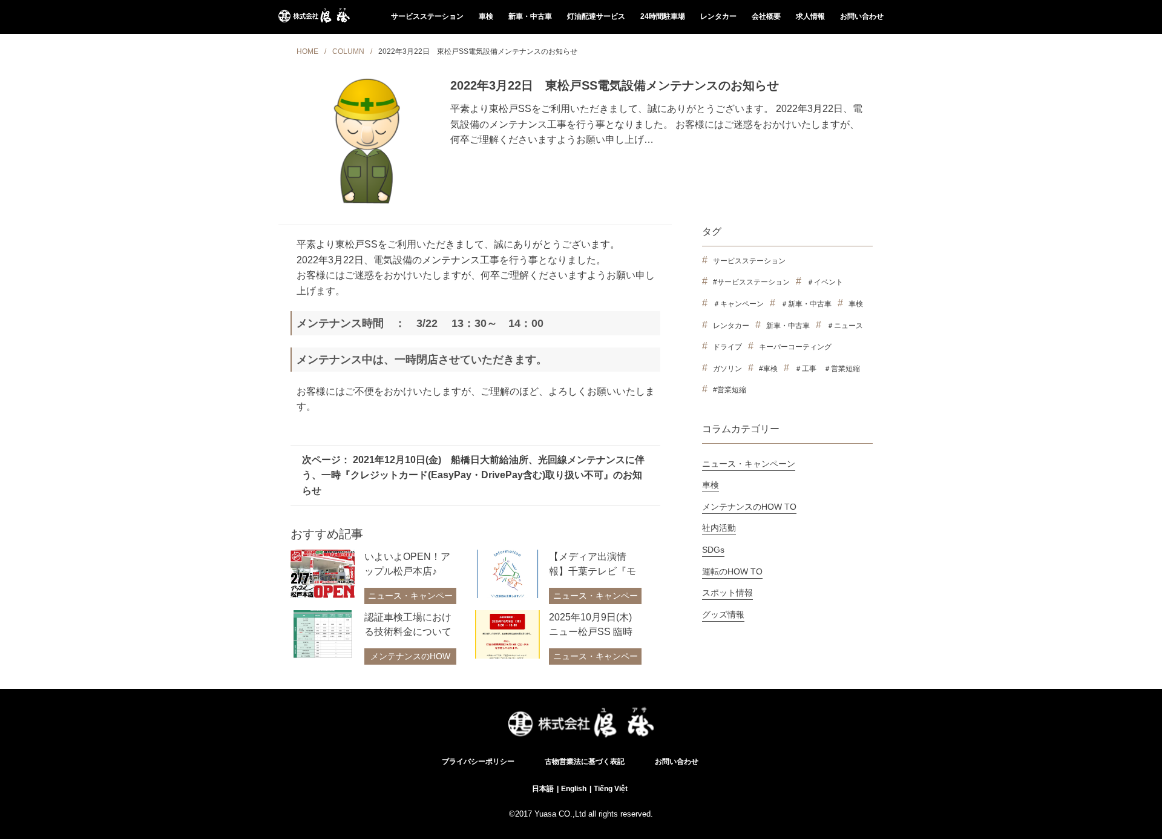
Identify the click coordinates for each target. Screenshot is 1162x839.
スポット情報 (727, 592)
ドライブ (727, 347)
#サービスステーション (751, 282)
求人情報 (810, 16)
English (573, 789)
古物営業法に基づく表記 (585, 761)
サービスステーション (427, 16)
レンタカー (718, 16)
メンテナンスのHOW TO (410, 662)
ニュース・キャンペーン (410, 602)
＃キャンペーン (738, 304)
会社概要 (766, 16)
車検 (486, 16)
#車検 (768, 368)
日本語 (543, 789)
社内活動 (719, 528)
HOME (307, 51)
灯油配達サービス (596, 16)
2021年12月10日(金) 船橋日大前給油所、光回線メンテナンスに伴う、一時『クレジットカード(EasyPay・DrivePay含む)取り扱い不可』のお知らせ (473, 475)
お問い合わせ (862, 16)
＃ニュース (845, 325)
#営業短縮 (729, 390)
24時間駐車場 (662, 16)
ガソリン (727, 368)
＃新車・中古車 (806, 304)
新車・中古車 (530, 16)
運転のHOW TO (732, 571)
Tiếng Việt (611, 789)
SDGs (713, 549)
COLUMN (348, 51)
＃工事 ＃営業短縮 (827, 368)
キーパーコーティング (795, 347)
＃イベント (825, 282)
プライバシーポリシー (478, 761)
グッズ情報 (723, 614)
